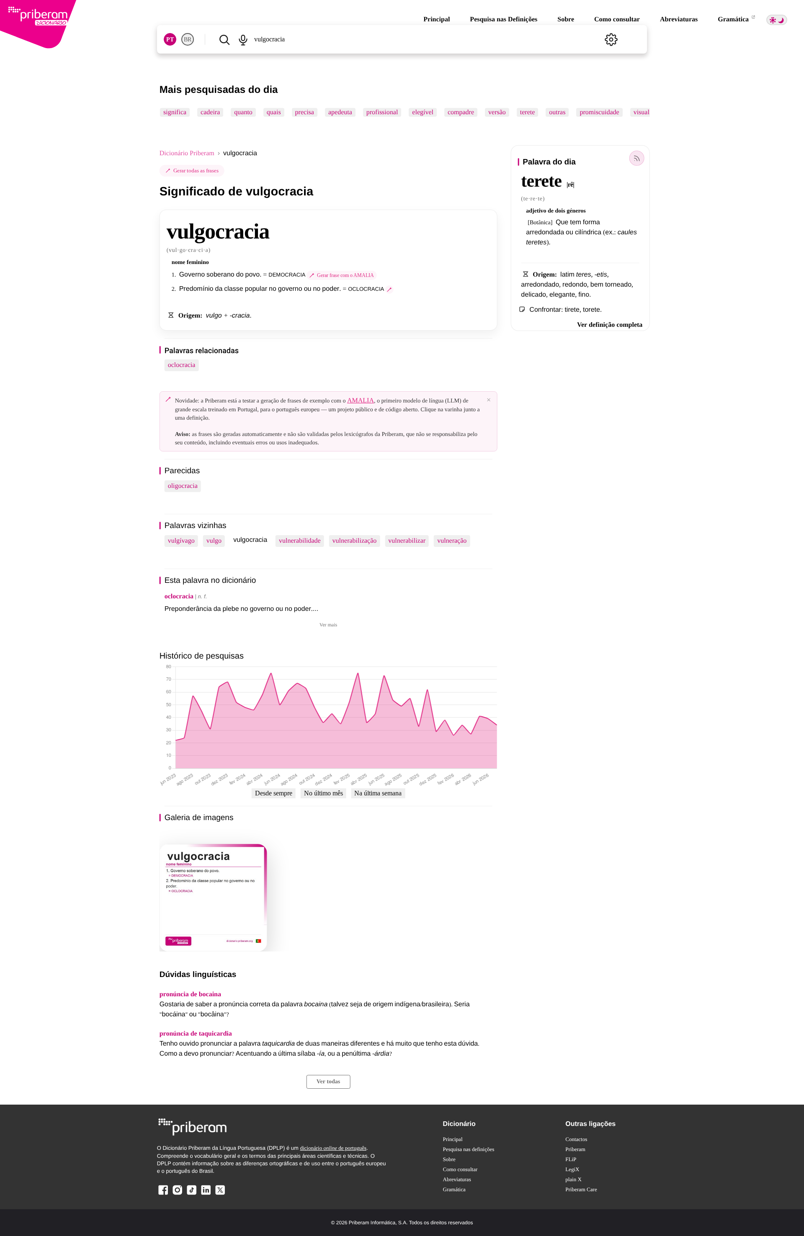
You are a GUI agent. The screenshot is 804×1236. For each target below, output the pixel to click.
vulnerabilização (354, 540)
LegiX (572, 1169)
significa (174, 112)
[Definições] (611, 39)
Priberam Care (581, 1189)
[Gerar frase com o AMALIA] (389, 289)
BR (187, 39)
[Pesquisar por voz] (243, 39)
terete (527, 112)
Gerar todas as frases (196, 170)
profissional (382, 112)
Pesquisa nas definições (469, 1149)
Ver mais (328, 625)
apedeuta (340, 112)
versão (497, 112)
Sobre (565, 19)
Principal (436, 19)
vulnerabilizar (406, 540)
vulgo (214, 540)
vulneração (451, 540)
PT (170, 39)
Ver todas (328, 1082)
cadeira (210, 112)
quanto (243, 112)
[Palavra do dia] (636, 158)
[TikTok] (191, 1194)
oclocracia (182, 365)
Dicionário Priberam (187, 153)
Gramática (734, 19)
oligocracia (183, 486)
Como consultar (617, 19)
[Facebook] (163, 1194)
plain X (573, 1179)
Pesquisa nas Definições (503, 19)
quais (274, 112)
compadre (461, 112)
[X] (220, 1194)
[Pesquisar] (224, 39)
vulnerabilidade (300, 540)
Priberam (575, 1149)
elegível (422, 112)
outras (557, 112)
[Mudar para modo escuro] (776, 20)
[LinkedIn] (205, 1194)
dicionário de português (333, 1148)
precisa (304, 112)
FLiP (570, 1159)
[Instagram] (177, 1194)
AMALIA (360, 400)
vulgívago (181, 540)
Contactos (576, 1139)
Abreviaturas (679, 19)
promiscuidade (599, 112)
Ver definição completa (609, 324)
